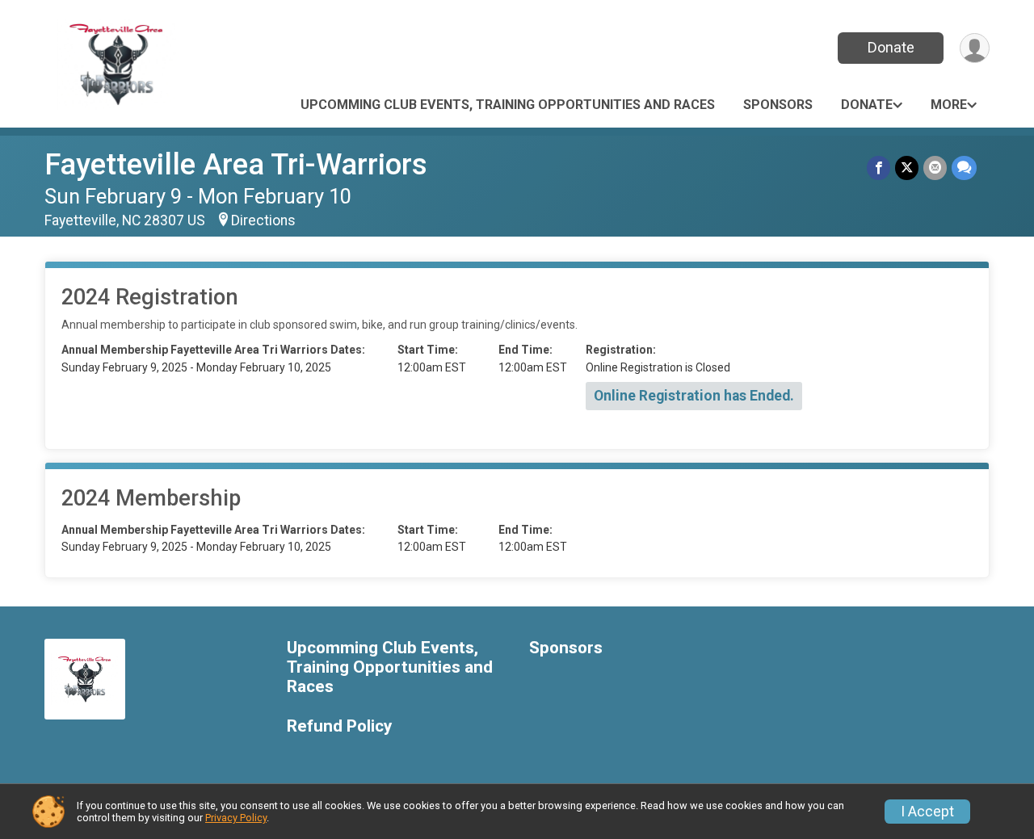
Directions (263, 220)
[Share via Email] (935, 167)
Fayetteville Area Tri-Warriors (235, 164)
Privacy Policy (236, 818)
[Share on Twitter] (906, 167)
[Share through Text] (964, 167)
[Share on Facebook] (878, 167)
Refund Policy (339, 726)
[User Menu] (975, 48)
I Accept (927, 811)
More (949, 104)
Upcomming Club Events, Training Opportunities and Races (508, 104)
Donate (891, 47)
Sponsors (778, 104)
